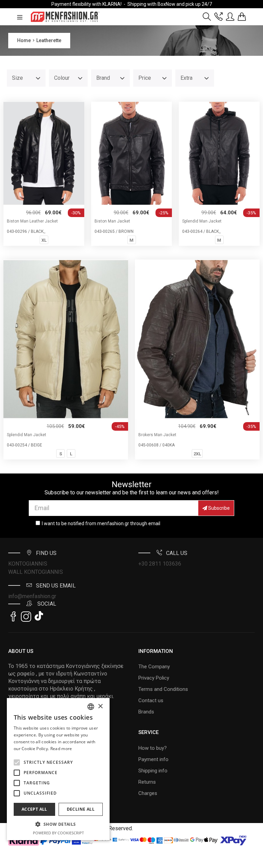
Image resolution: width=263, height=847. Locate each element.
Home (24, 40)
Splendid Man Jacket (202, 221)
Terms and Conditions (163, 689)
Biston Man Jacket (112, 221)
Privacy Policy (153, 678)
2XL (197, 453)
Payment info (153, 759)
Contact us (150, 700)
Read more (61, 748)
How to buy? (152, 748)
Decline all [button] (81, 809)
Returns (147, 782)
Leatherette (48, 40)
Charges (147, 793)
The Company (154, 666)
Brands (146, 712)
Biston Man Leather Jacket (32, 221)
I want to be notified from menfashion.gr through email (101, 523)
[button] (17, 762)
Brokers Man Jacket (157, 434)
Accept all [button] (34, 809)
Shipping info (152, 771)
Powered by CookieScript (58, 832)
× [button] (100, 706)
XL (44, 240)
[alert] (58, 769)
